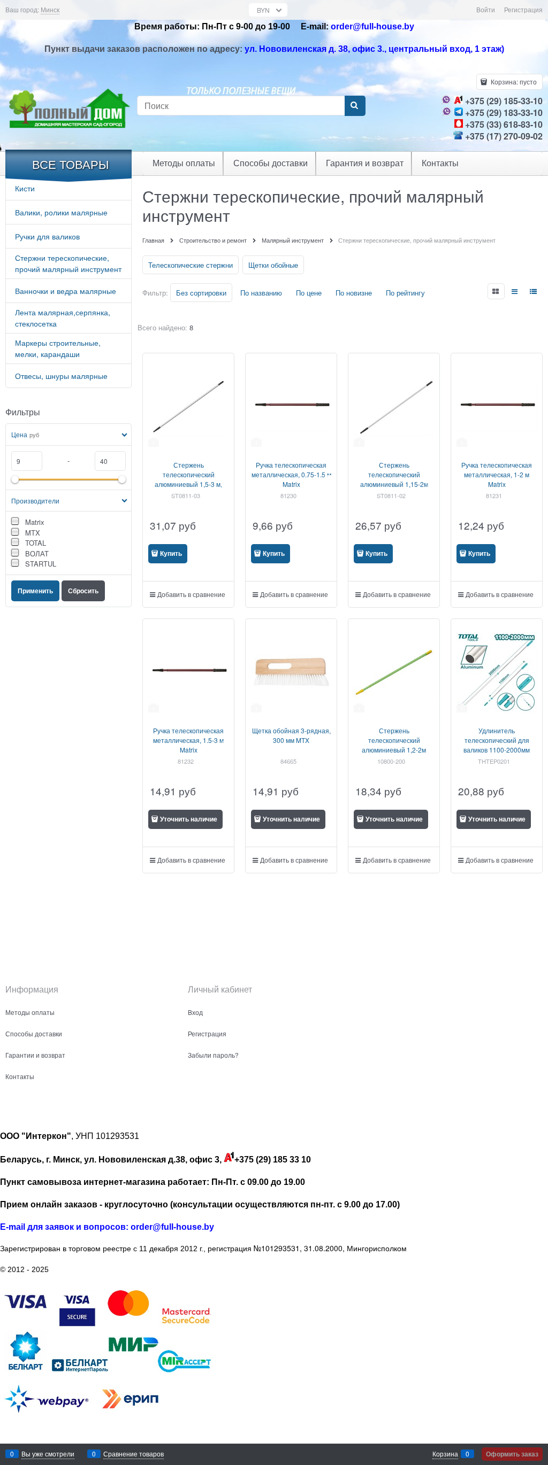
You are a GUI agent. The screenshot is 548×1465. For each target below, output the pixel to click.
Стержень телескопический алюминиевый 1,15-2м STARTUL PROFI (394, 479)
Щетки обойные (273, 265)
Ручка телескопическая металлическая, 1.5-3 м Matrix (188, 740)
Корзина (445, 1453)
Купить (171, 553)
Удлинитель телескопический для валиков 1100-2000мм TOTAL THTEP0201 (496, 745)
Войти (485, 9)
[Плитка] (496, 291)
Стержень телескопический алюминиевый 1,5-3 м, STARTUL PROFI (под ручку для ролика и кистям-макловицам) (188, 488)
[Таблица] (534, 291)
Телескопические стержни (190, 265)
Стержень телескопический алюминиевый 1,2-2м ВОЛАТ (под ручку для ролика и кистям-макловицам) (394, 754)
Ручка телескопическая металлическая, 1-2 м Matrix (496, 474)
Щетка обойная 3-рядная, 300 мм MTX (291, 735)
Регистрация (523, 9)
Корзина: (513, 81)
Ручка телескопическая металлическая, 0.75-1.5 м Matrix (291, 474)
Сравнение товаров (133, 1453)
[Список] (515, 291)
